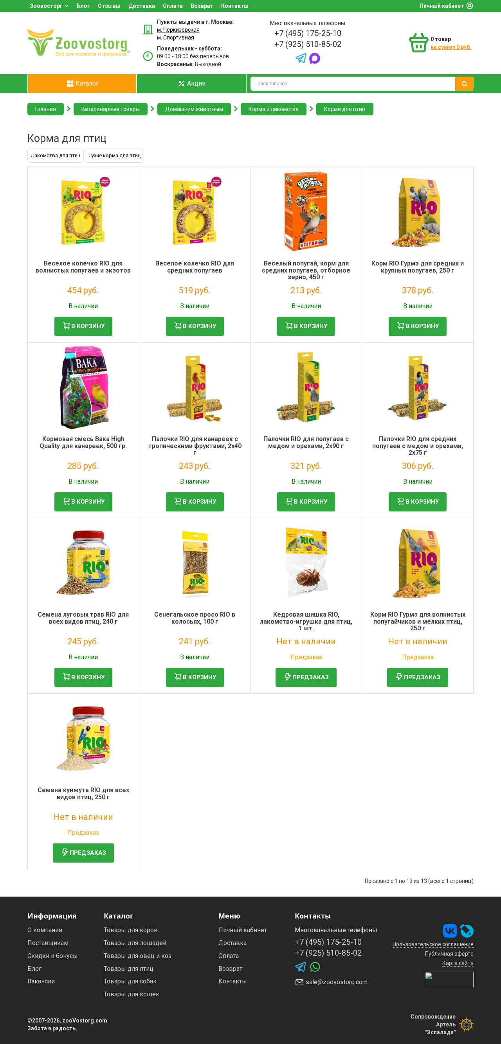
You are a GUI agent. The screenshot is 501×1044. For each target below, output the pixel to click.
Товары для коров (131, 930)
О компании (44, 930)
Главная (45, 109)
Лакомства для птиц (55, 155)
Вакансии (41, 981)
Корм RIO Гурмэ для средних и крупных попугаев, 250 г (417, 267)
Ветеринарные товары (110, 109)
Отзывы (109, 6)
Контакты (235, 6)
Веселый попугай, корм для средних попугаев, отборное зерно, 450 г (306, 270)
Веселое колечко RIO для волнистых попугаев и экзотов (83, 267)
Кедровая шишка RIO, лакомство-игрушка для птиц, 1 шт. (306, 621)
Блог (83, 6)
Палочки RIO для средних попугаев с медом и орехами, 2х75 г (417, 445)
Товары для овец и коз (137, 956)
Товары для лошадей (135, 943)
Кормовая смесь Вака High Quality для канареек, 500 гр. (83, 442)
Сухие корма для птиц (114, 155)
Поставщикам (47, 943)
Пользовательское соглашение (433, 944)
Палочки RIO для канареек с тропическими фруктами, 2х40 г (194, 445)
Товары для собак (130, 981)
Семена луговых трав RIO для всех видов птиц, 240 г (83, 618)
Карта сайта (458, 963)
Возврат (202, 6)
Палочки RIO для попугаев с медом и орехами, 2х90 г (306, 442)
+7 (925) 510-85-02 (307, 44)
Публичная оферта (449, 954)
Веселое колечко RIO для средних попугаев (194, 267)
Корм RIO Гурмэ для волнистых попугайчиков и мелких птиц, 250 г (417, 621)
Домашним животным (194, 109)
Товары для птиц (128, 968)
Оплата (173, 6)
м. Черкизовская (178, 30)
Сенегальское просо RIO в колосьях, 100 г (194, 618)
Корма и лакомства (274, 109)
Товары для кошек (131, 994)
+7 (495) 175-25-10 (307, 33)
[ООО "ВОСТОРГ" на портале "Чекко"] (449, 979)
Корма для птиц (345, 109)
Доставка (141, 6)
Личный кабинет (441, 6)
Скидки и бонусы (52, 956)
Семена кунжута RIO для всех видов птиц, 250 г (83, 793)
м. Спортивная (175, 37)
